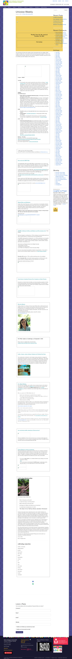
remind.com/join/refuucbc (33, 141)
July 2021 (57, 133)
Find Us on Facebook (8, 650)
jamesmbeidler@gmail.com (40, 183)
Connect (37, 7)
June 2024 (58, 86)
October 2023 (58, 97)
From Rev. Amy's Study (60, 172)
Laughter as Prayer (60, 191)
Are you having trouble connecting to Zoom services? (29, 430)
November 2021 (59, 128)
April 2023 (58, 105)
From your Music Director (61, 177)
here (21, 460)
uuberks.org (32, 386)
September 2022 (59, 114)
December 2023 (59, 94)
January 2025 (58, 76)
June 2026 (58, 53)
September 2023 (59, 98)
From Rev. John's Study (60, 173)
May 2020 (58, 152)
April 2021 (58, 137)
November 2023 (59, 95)
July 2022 (57, 117)
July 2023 (57, 101)
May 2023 (58, 103)
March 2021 (58, 139)
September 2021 (59, 130)
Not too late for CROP (22, 160)
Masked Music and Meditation (24, 202)
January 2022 (58, 125)
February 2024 (58, 91)
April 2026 (58, 56)
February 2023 (58, 107)
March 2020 (58, 155)
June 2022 (58, 118)
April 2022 (58, 121)
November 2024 (59, 79)
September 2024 (59, 82)
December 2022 (59, 110)
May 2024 (58, 87)
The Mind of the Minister (58, 17)
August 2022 (58, 116)
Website (17, 622)
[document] (36, 322)
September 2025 (59, 65)
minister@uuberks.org (23, 313)
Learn (25, 7)
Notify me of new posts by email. (23, 629)
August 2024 (58, 83)
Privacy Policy (54, 657)
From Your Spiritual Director (61, 179)
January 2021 (58, 141)
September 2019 (59, 163)
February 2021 (58, 140)
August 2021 (58, 132)
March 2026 (58, 57)
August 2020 (58, 148)
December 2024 (59, 78)
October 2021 (58, 129)
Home (5, 7)
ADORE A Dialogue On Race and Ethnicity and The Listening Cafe (32, 230)
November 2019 (59, 160)
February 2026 (58, 59)
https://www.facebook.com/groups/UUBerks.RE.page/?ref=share (29, 139)
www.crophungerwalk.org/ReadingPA (40, 169)
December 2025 (59, 61)
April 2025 (58, 72)
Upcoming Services (55, 210)
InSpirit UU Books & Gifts (39, 657)
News (14, 7)
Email (17, 617)
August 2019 (58, 164)
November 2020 (59, 144)
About (9, 7)
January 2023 (58, 109)
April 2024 (58, 88)
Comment (18, 608)
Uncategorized (58, 184)
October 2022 (58, 113)
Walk (28, 160)
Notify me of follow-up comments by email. (26, 626)
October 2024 (58, 80)
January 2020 (58, 158)
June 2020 (58, 151)
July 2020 (57, 149)
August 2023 (58, 99)
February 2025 (58, 75)
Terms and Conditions (62, 657)
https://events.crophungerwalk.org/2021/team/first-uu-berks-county (31, 174)
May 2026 (58, 55)
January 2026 (58, 60)
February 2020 (58, 156)
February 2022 (58, 124)
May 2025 (58, 71)
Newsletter (58, 183)
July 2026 (57, 52)
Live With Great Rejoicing (31, 113)
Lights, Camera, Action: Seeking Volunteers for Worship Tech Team (32, 354)
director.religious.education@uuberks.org (27, 107)
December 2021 (59, 126)
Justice (31, 7)
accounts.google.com (22, 419)
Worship (20, 7)
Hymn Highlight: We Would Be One (60, 19)
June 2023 (58, 102)
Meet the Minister (21, 304)
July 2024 (57, 84)
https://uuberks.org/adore (41, 251)
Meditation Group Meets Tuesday (59, 24)
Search (65, 10)
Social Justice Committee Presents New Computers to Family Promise (32, 279)
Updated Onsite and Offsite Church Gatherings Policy (27, 343)
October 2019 (58, 162)
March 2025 (58, 74)
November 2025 (59, 63)
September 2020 (59, 147)
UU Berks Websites (22, 384)
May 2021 (58, 136)
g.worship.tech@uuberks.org (23, 363)
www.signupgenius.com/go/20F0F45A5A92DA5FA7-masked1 (29, 214)
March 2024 (58, 90)
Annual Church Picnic (57, 22)
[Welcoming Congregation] (57, 648)
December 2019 (59, 159)
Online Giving (44, 7)
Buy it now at (23, 649)
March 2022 (58, 122)
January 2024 (58, 93)
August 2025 (58, 67)
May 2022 (58, 120)
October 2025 (58, 64)
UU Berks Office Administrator (27, 14)
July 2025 (57, 68)
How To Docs (58, 180)
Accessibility (48, 657)
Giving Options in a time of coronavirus (26, 449)
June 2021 (58, 135)
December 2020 (59, 143)
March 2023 (58, 106)
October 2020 (58, 145)
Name (17, 612)
